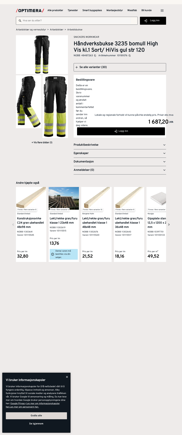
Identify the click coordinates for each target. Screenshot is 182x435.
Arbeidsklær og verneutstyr (31, 29)
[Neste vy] (13, 224)
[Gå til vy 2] (28, 101)
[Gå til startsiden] (30, 10)
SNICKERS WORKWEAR (86, 37)
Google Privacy (18, 403)
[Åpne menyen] (162, 10)
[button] (120, 67)
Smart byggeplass (92, 10)
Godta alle (36, 415)
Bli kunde (146, 10)
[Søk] (19, 21)
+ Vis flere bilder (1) (42, 142)
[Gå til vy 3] (55, 106)
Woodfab (132, 10)
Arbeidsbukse (74, 29)
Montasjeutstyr (114, 10)
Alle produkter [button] (55, 10)
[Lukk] (67, 377)
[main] (36, 403)
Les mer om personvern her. (24, 407)
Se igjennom (36, 423)
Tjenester (73, 10)
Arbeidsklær (56, 29)
